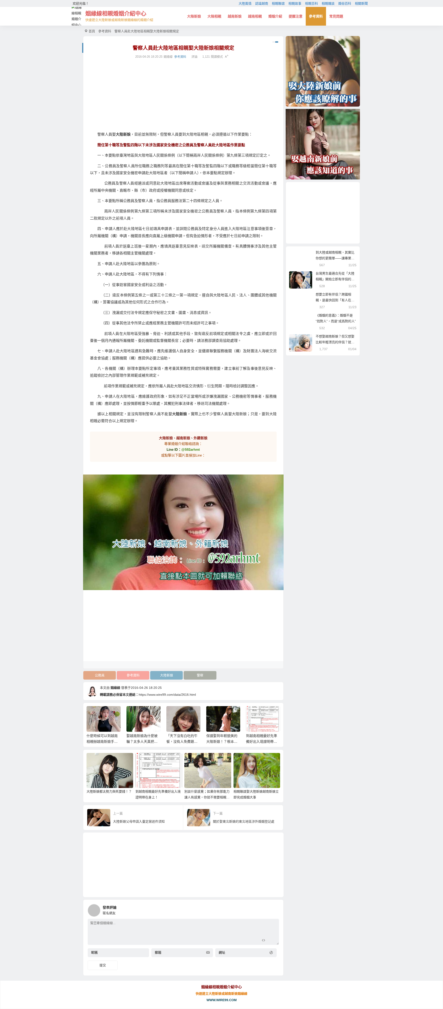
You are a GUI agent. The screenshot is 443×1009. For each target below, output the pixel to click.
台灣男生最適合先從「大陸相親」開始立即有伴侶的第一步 (335, 279)
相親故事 (294, 3)
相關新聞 (361, 3)
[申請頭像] (274, 909)
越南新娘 (235, 16)
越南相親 (255, 16)
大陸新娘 (194, 16)
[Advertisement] (183, 95)
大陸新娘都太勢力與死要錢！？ (109, 791)
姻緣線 (115, 688)
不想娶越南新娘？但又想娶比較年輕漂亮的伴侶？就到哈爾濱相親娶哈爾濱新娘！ (335, 342)
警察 (200, 675)
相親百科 (311, 3)
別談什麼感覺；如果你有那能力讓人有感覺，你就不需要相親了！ (207, 797)
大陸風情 (245, 3)
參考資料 (316, 16)
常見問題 (336, 16)
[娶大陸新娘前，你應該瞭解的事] (323, 71)
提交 (102, 965)
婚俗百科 (344, 3)
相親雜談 (328, 3)
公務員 (100, 675)
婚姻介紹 (275, 16)
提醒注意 (295, 16)
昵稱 (94, 952)
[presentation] (254, 713)
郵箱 (158, 952)
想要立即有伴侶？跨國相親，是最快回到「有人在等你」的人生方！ (335, 300)
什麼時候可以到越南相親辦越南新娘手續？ (102, 741)
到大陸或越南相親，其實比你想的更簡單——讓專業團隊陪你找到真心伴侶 (335, 258)
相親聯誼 (278, 3)
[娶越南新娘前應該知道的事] (323, 144)
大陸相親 (214, 16)
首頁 (92, 31)
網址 (222, 952)
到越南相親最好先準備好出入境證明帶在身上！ (261, 741)
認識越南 (261, 3)
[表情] (271, 941)
